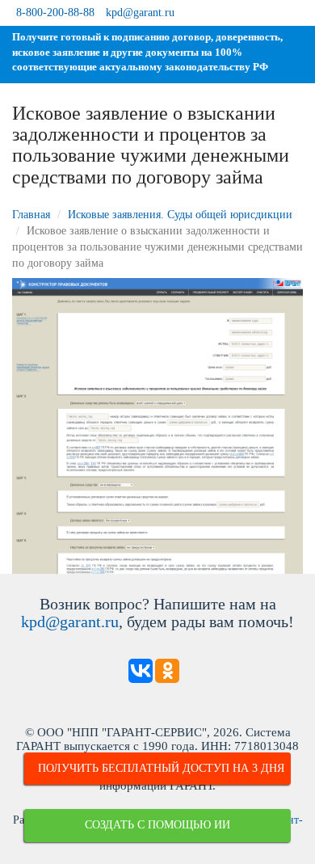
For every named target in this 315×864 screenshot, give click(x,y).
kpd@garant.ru (140, 12)
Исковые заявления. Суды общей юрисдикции (180, 215)
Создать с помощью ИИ (157, 825)
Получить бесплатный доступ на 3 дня (161, 768)
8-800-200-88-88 (55, 12)
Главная (31, 215)
